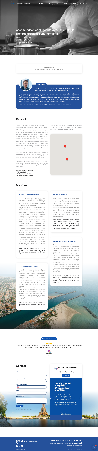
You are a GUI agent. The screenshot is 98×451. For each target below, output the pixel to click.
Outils (66, 3)
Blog (57, 3)
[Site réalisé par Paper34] (23, 449)
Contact (74, 3)
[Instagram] (83, 3)
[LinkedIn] (86, 3)
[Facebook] (80, 3)
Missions (41, 3)
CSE (49, 3)
